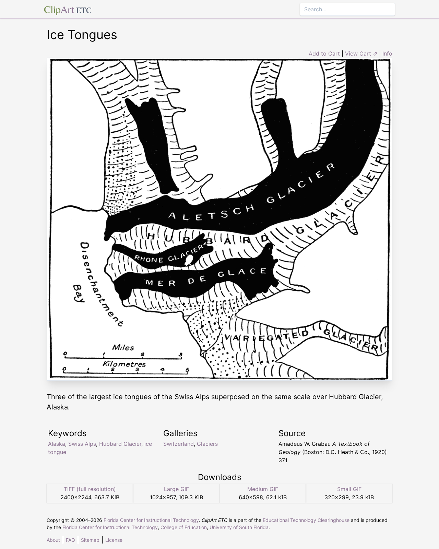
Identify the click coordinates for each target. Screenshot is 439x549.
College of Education (184, 527)
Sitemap (90, 540)
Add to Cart (324, 53)
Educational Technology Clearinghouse (306, 520)
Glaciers (207, 443)
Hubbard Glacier (120, 443)
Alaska (56, 443)
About (53, 540)
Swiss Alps (82, 443)
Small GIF (349, 489)
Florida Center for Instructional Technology (151, 520)
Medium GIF (262, 489)
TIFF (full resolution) (90, 489)
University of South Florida (239, 527)
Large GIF (176, 489)
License (113, 540)
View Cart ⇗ (361, 53)
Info (387, 53)
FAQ (70, 540)
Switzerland (178, 443)
